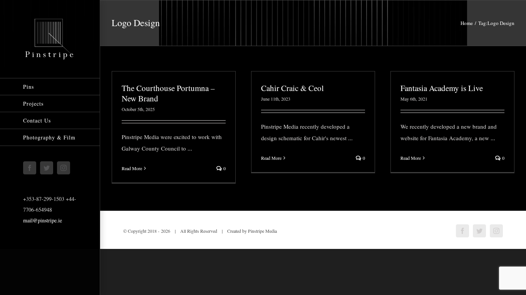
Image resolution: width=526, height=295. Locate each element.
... (190, 148)
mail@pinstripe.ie (42, 220)
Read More (132, 168)
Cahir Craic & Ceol (292, 88)
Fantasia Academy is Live (441, 88)
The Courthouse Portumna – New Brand (168, 93)
